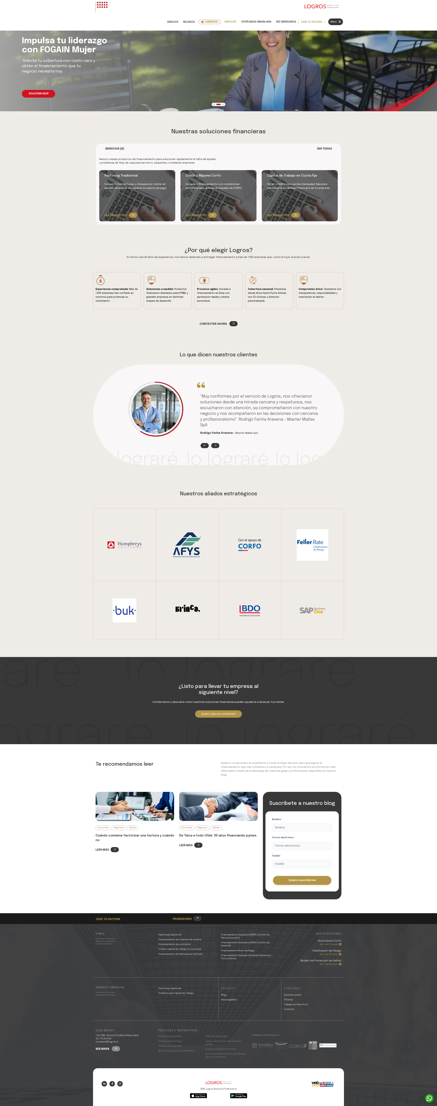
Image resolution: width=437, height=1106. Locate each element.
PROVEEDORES (182, 919)
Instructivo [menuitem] (109, 913)
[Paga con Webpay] (323, 1084)
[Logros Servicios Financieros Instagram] (120, 1084)
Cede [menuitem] (105, 909)
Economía (103, 828)
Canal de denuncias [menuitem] (216, 1036)
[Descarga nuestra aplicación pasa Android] (238, 1095)
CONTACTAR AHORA (214, 324)
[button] (432, 71)
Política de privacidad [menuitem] (170, 1046)
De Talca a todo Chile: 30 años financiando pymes (217, 835)
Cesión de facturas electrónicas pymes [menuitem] (223, 1042)
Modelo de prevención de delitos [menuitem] (176, 1051)
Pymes (132, 828)
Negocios (119, 828)
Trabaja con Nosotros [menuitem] (296, 1004)
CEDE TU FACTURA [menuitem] (311, 22)
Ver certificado (329, 944)
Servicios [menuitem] (172, 22)
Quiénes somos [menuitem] (292, 995)
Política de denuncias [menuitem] (170, 1041)
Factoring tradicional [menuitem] (169, 935)
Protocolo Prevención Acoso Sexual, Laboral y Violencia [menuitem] (225, 1055)
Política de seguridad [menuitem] (170, 1036)
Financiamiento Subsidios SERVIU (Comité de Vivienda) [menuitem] (245, 944)
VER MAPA (103, 1049)
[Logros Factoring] (135, 806)
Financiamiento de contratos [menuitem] (174, 944)
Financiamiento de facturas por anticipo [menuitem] (180, 954)
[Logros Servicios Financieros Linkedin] (104, 1084)
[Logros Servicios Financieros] (322, 7)
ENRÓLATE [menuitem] (230, 22)
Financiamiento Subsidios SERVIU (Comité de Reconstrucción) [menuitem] (245, 936)
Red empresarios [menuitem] (286, 22)
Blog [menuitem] (223, 995)
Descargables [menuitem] (229, 1000)
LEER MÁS (102, 849)
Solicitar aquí (38, 93)
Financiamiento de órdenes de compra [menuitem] (179, 940)
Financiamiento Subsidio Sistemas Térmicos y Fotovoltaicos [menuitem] (246, 957)
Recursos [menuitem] (189, 22)
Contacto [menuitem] (211, 22)
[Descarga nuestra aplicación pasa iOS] (198, 1095)
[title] (218, 1084)
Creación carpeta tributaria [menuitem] (220, 1049)
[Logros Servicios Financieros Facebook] (112, 1084)
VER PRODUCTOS (115, 215)
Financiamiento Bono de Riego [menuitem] (238, 951)
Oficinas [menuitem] (288, 1000)
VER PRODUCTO (196, 215)
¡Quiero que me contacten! (218, 714)
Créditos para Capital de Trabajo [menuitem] (176, 993)
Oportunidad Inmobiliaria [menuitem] (256, 22)
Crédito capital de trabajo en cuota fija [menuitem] (179, 949)
